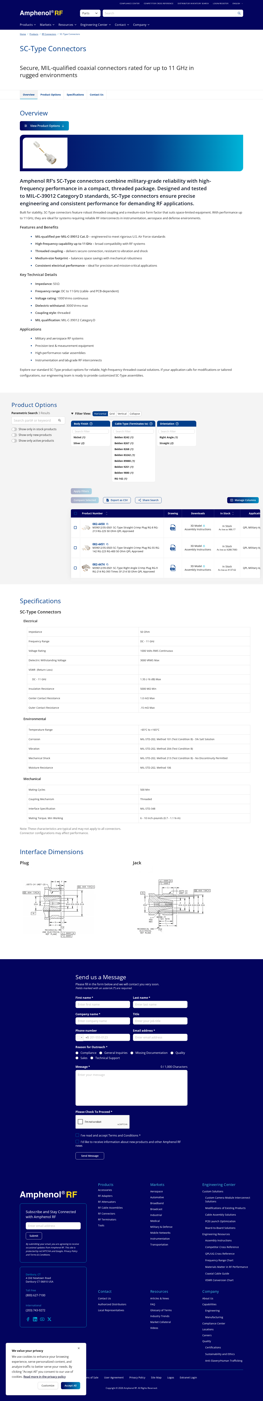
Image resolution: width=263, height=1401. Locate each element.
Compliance (88, 1053)
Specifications (75, 94)
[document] (46, 1369)
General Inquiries (116, 1053)
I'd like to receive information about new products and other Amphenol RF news (128, 1144)
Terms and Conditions (123, 1135)
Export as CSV (119, 500)
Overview (29, 94)
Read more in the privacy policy (44, 1377)
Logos (170, 1377)
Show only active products (36, 441)
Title (136, 1014)
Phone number (86, 1031)
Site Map (156, 1377)
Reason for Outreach (90, 1047)
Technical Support (107, 1058)
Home (23, 34)
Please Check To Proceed (93, 1112)
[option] (89, 437)
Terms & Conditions (40, 1254)
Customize (48, 1385)
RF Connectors (49, 34)
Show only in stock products (38, 429)
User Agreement (114, 1377)
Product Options (50, 94)
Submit (34, 1235)
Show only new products (35, 435)
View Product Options (45, 126)
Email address (143, 1031)
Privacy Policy (70, 1251)
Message (82, 1067)
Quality (180, 1053)
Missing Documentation (151, 1053)
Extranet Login (188, 1377)
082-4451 (98, 544)
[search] (38, 420)
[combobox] (82, 1037)
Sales (84, 1058)
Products (34, 34)
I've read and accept (111, 1135)
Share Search (151, 500)
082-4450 (98, 524)
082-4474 (98, 564)
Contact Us (96, 94)
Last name (140, 998)
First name (83, 998)
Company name (87, 1014)
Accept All (71, 1385)
